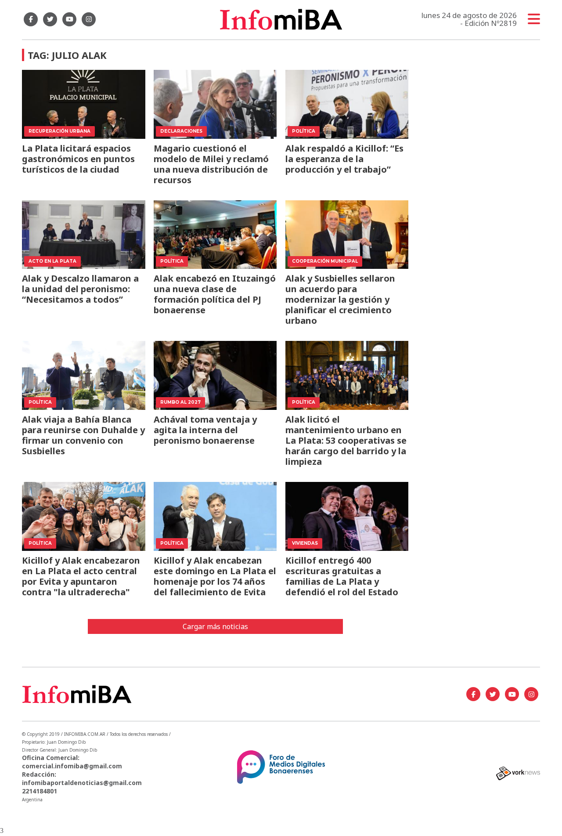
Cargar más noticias (215, 626)
